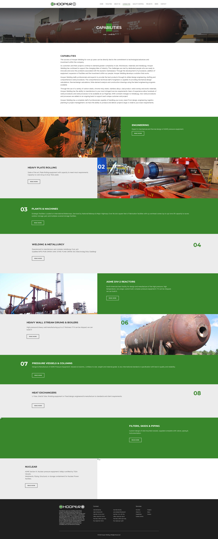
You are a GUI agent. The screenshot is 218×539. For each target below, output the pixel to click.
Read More (138, 133)
